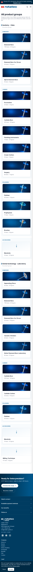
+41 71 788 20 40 (5, 528)
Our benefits (5, 508)
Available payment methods (9, 503)
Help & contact (5, 499)
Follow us (4, 512)
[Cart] (27, 7)
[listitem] (2, 535)
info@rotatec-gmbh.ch (7, 529)
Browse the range (8, 485)
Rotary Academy (5, 547)
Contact (3, 555)
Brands (3, 544)
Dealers (3, 546)
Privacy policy (16, 566)
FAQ (2, 553)
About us (3, 542)
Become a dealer (8, 490)
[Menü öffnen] (30, 6)
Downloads (4, 549)
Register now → (17, 3)
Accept (11, 569)
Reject (4, 569)
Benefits (3, 551)
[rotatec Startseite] (9, 7)
